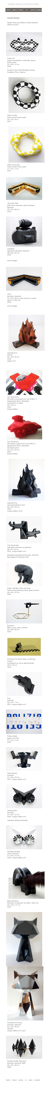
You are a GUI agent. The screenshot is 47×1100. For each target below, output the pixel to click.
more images (12, 260)
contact (39, 10)
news (33, 10)
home (8, 10)
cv (27, 10)
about (14, 10)
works (20, 10)
